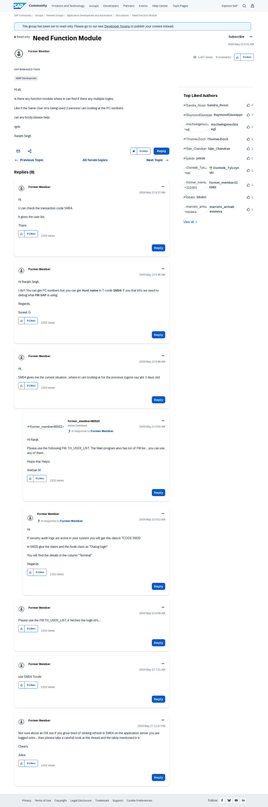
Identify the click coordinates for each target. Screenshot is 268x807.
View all (188, 222)
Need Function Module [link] (144, 15)
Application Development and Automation (89, 15)
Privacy (26, 800)
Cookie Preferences (139, 800)
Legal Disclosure (81, 800)
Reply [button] (161, 151)
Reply (158, 248)
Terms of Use (43, 800)
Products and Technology (68, 5)
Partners (128, 5)
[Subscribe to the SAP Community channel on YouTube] (236, 800)
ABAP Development (26, 78)
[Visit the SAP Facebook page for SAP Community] (222, 800)
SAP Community (22, 15)
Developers (111, 5)
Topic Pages (180, 5)
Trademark (102, 800)
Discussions (122, 15)
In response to (92, 431)
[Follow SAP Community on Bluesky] (229, 800)
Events (143, 5)
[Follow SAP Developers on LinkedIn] (243, 800)
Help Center (160, 5)
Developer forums (117, 26)
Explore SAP (230, 5)
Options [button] (250, 36)
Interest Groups (54, 15)
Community (38, 5)
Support (118, 800)
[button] (237, 57)
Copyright (61, 800)
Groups (94, 5)
